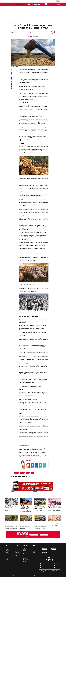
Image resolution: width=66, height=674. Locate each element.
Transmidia (16, 551)
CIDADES (16, 7)
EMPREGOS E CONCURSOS (22, 7)
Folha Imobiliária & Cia (17, 547)
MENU (8, 4)
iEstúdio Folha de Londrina (25, 553)
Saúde (7, 552)
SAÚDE (27, 7)
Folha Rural (7, 561)
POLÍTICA (42, 7)
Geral (7, 559)
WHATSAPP (7, 7)
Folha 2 (7, 554)
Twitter (34, 552)
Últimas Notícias (8, 548)
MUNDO (46, 7)
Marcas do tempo (26, 561)
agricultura (16, 472)
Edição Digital (25, 548)
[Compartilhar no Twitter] (11, 85)
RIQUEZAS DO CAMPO (14, 22)
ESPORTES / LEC (31, 7)
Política (7, 557)
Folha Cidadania (17, 552)
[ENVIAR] (49, 534)
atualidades (22, 472)
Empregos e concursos (8, 551)
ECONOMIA (38, 7)
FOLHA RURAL (55, 7)
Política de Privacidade (26, 557)
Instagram (34, 550)
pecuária (32, 472)
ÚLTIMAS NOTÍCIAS (12, 7)
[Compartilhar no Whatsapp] (11, 87)
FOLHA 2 (35, 7)
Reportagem (16, 550)
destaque (27, 472)
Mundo (7, 558)
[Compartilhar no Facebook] (11, 82)
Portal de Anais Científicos (25, 560)
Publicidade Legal (25, 558)
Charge (24, 550)
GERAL (48, 7)
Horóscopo (25, 551)
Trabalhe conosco (26, 554)
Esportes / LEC (8, 553)
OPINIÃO (52, 7)
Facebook (34, 551)
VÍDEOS (59, 7)
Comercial (24, 549)
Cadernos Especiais (17, 553)
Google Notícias (34, 547)
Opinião (7, 560)
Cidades (7, 549)
